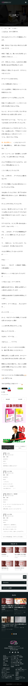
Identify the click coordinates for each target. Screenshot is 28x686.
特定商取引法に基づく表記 (20, 677)
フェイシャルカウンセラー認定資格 (18, 663)
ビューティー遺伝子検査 (15, 665)
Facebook (5, 663)
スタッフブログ (4, 673)
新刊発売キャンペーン (7, 656)
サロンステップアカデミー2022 (16, 659)
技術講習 (12, 666)
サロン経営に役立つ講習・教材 (16, 662)
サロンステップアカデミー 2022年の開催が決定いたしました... (20, 607)
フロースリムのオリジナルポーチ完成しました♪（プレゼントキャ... (8, 625)
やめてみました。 (5, 568)
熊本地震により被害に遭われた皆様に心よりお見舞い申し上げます (8, 607)
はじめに (4, 655)
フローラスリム (4, 670)
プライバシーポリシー (19, 676)
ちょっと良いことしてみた (20, 554)
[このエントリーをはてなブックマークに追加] (9, 388)
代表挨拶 (17, 673)
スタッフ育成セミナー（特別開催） (17, 656)
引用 (7, 456)
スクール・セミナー (19, 612)
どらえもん (4, 554)
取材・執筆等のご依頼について (21, 669)
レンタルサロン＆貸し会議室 (7, 676)
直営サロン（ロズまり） (6, 672)
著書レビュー (5, 659)
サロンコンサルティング (18, 613)
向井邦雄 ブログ (6, 665)
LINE (4, 662)
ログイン (15, 536)
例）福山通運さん (7, 142)
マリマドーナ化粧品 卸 (6, 669)
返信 (4, 456)
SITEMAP (17, 679)
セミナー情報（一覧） (15, 658)
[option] (14, 614)
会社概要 (17, 672)
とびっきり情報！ (10, 629)
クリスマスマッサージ (19, 568)
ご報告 (24, 612)
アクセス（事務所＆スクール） (7, 677)
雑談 (17, 16)
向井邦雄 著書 (5, 658)
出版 (23, 627)
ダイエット (3, 630)
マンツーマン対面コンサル (17, 655)
